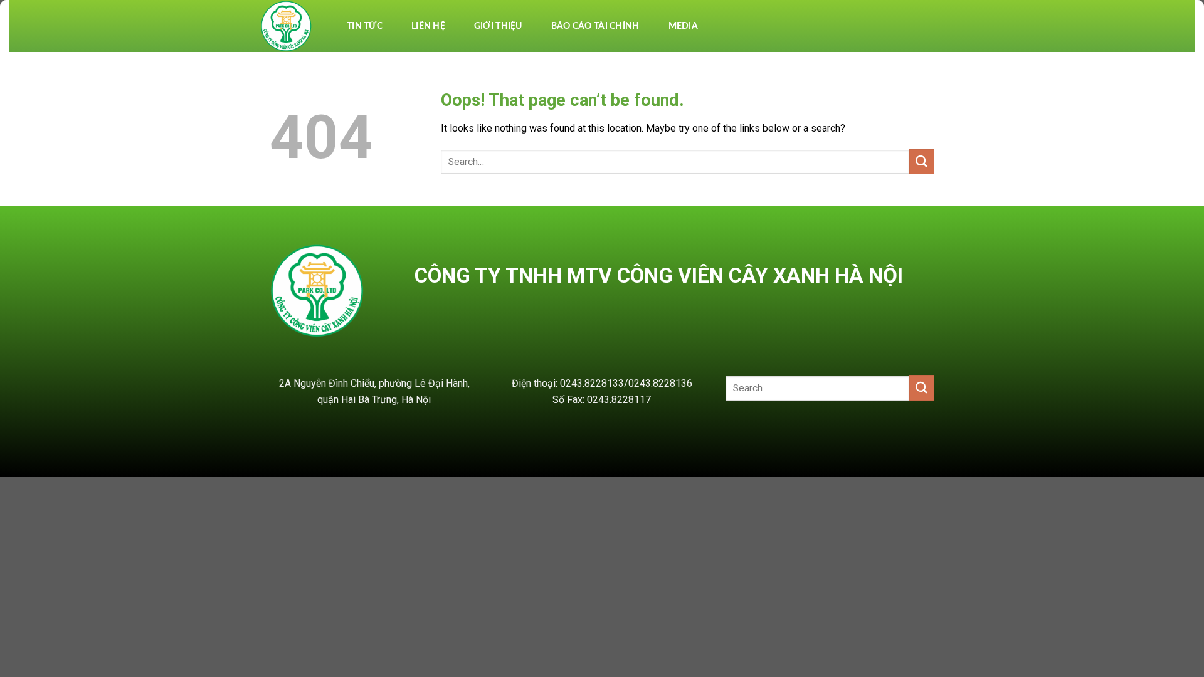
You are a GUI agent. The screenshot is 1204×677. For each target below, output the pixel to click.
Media (683, 26)
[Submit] (921, 161)
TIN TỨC (365, 26)
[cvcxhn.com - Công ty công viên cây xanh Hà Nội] (287, 26)
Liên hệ (428, 26)
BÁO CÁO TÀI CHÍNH (595, 26)
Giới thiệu (498, 26)
